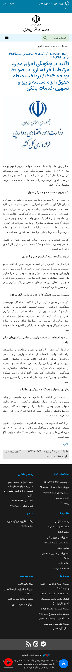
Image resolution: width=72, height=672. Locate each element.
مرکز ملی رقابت (25, 584)
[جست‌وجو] (45, 38)
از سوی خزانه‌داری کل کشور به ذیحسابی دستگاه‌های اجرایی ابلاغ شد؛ (38, 56)
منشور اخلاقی (62, 548)
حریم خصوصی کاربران (58, 526)
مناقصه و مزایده (61, 568)
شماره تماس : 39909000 (21, 506)
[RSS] (28, 644)
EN (65, 9)
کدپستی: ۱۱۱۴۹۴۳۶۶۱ (22, 500)
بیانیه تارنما (63, 532)
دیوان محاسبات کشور (22, 604)
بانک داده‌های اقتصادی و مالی (54, 593)
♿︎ (63, 663)
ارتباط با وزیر (8, 3)
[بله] (43, 644)
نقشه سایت (63, 563)
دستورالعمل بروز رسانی (58, 537)
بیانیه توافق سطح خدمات (56, 543)
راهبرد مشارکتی (62, 521)
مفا (54, 46)
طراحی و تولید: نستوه (32, 655)
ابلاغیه (66, 444)
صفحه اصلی (63, 46)
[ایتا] (36, 644)
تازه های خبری (44, 46)
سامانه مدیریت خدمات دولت (55, 609)
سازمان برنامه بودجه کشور (20, 599)
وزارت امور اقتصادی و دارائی (36, 23)
